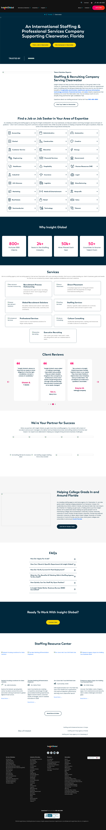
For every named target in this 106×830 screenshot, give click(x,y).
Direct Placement (10, 763)
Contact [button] (86, 2)
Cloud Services (9, 774)
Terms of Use (68, 787)
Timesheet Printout (51, 763)
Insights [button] (43, 8)
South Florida (77, 519)
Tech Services (9, 770)
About (66, 759)
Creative (32, 767)
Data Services (9, 773)
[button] (50, 404)
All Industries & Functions (36, 759)
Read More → (5, 698)
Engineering (33, 773)
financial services (75, 92)
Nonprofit (32, 792)
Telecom (32, 801)
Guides (66, 773)
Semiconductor (33, 798)
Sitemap (67, 788)
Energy (31, 771)
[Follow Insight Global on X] (57, 753)
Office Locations (68, 766)
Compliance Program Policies (72, 791)
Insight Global (53, 746)
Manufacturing (33, 788)
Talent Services (9, 760)
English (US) (91, 757)
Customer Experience (11, 776)
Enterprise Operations (11, 780)
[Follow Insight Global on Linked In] (51, 753)
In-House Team (51, 766)
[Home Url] (7, 8)
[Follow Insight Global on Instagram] (48, 753)
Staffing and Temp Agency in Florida (78, 731)
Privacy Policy (68, 777)
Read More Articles (53, 713)
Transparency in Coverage (71, 785)
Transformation (9, 783)
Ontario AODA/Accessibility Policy (73, 780)
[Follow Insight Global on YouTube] (54, 753)
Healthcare (32, 777)
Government (33, 776)
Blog (66, 771)
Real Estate (32, 794)
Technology (33, 799)
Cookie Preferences (69, 783)
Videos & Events (68, 774)
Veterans (67, 762)
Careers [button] (87, 8)
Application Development (12, 778)
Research (67, 770)
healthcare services (84, 90)
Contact (67, 764)
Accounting (33, 760)
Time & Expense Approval (53, 762)
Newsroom (67, 767)
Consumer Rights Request (71, 784)
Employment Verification (53, 764)
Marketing (32, 790)
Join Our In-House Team (53, 769)
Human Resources (34, 780)
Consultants (50, 759)
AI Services (8, 771)
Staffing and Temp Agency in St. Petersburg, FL (75, 734)
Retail (31, 795)
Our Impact (67, 760)
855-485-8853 (101, 2)
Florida (50, 14)
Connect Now (53, 622)
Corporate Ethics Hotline (70, 790)
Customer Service (34, 769)
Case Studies (68, 769)
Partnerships (68, 763)
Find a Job (49, 760)
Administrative (33, 762)
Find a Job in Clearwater (40, 45)
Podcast (67, 776)
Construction (33, 766)
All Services (8, 759)
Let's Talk (99, 8)
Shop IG (49, 767)
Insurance (32, 783)
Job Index (49, 770)
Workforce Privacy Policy (70, 778)
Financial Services (34, 774)
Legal (31, 784)
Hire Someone (9, 769)
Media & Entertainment (35, 791)
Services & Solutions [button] (23, 8)
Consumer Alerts (69, 794)
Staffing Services (10, 762)
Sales (31, 797)
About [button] (79, 8)
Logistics (32, 787)
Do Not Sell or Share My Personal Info (73, 781)
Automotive (33, 763)
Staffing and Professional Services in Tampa (75, 727)
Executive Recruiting (10, 764)
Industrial (32, 781)
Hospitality (32, 778)
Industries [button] (35, 8)
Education (32, 770)
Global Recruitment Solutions (13, 766)
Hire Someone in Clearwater (64, 45)
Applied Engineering (11, 781)
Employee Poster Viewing (71, 792)
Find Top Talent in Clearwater (66, 104)
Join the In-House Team (67, 526)
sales (86, 92)
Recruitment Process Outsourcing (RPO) (15, 767)
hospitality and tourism (69, 90)
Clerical (32, 764)
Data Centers (9, 777)
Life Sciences (33, 785)
